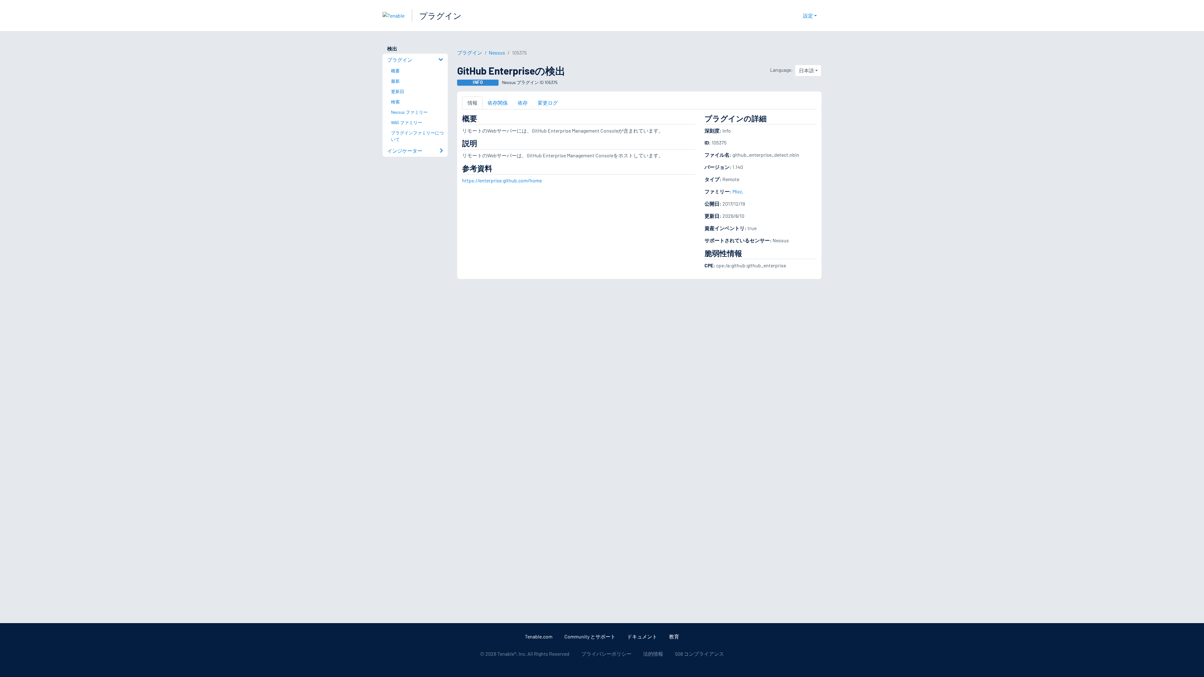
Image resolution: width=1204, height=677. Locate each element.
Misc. (737, 191)
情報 (472, 103)
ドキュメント (642, 636)
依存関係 (498, 103)
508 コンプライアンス (699, 654)
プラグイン (440, 15)
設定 (808, 15)
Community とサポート (589, 636)
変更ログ (548, 103)
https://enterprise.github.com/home (502, 180)
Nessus (497, 52)
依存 (523, 103)
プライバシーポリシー (606, 654)
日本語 (806, 70)
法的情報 (653, 654)
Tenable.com (538, 636)
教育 (674, 636)
